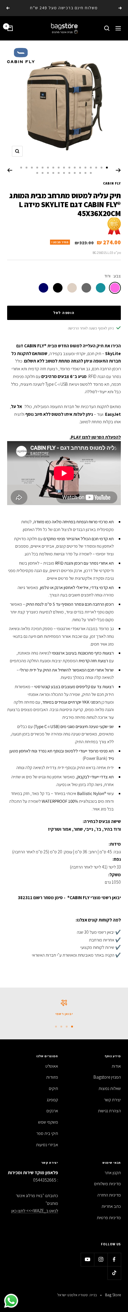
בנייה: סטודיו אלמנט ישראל (77, 1294)
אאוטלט (52, 1066)
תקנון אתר (112, 1172)
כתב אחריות (111, 1206)
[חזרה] (118, 170)
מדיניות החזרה (109, 1195)
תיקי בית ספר (47, 1133)
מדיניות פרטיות (109, 1217)
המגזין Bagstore (107, 1077)
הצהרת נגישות (109, 1110)
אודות (116, 1066)
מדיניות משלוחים (107, 1183)
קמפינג (52, 1099)
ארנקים (52, 1110)
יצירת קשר (112, 1099)
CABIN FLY (112, 183)
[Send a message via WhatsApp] (11, 1301)
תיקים (53, 1088)
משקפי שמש (48, 1122)
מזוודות (52, 1077)
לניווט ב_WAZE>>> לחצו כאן (34, 1210)
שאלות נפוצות (110, 1088)
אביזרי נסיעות (47, 1144)
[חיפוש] (107, 28)
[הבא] (9, 170)
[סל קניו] (10, 28)
